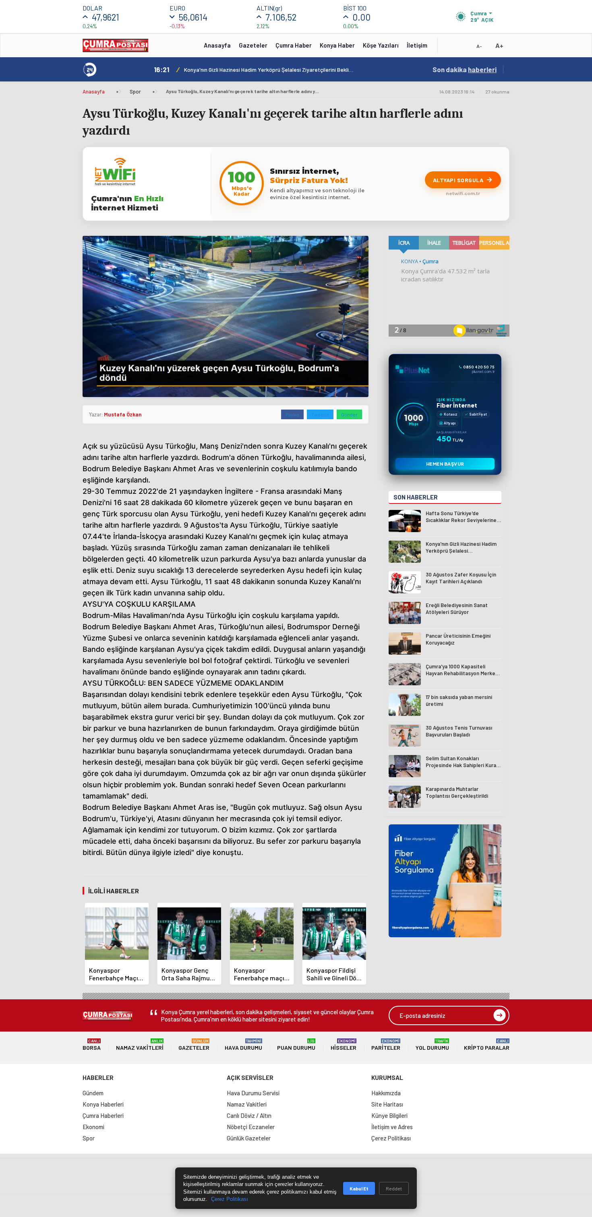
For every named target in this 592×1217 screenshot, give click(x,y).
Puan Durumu (296, 1044)
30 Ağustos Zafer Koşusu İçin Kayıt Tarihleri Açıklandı (249, 69)
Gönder (349, 414)
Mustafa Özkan (122, 414)
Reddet (394, 1188)
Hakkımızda (386, 1092)
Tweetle (320, 414)
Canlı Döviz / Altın (249, 1115)
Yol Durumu (432, 1044)
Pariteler (385, 1044)
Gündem (93, 1092)
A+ (499, 45)
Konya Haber (337, 45)
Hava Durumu (243, 1044)
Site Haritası (387, 1104)
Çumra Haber (293, 45)
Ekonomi (93, 1126)
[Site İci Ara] (450, 48)
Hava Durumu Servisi (253, 1092)
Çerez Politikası (391, 1138)
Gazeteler (253, 45)
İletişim (417, 45)
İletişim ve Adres (392, 1126)
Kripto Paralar (486, 1044)
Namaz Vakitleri (140, 1044)
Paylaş (292, 414)
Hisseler (343, 1044)
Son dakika (465, 69)
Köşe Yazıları (381, 45)
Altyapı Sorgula (458, 180)
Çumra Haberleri (103, 1115)
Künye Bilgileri (389, 1115)
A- (479, 46)
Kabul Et (359, 1188)
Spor (135, 91)
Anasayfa (217, 45)
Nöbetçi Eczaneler (251, 1126)
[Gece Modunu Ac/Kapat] (463, 48)
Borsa (92, 1044)
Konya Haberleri (103, 1104)
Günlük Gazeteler (249, 1138)
